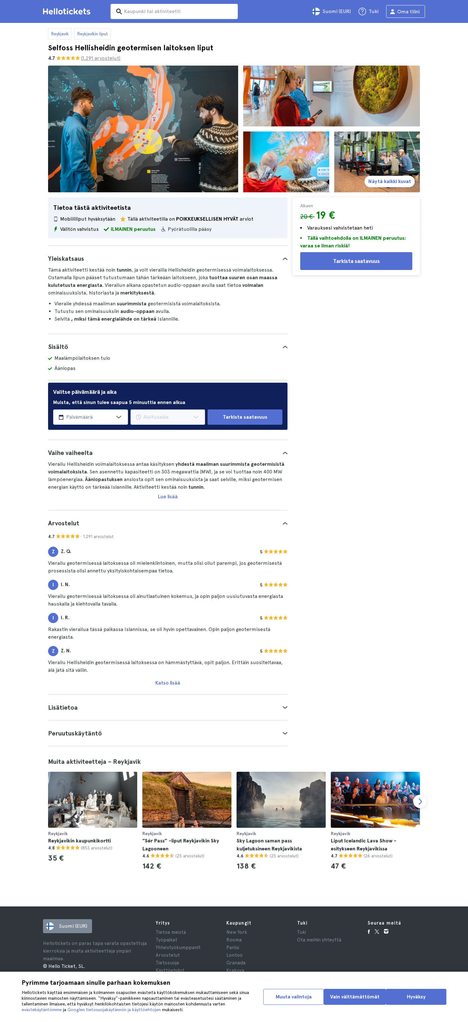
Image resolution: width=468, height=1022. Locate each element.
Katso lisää (167, 683)
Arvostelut (168, 955)
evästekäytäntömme (42, 1009)
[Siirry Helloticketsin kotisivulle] (68, 11)
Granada (235, 963)
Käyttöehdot (170, 970)
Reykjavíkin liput (92, 33)
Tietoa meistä (171, 932)
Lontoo (234, 955)
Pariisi (232, 947)
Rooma (234, 940)
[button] (167, 258)
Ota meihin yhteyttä (319, 940)
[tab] (167, 258)
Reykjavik (60, 33)
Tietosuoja (167, 963)
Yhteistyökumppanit (178, 947)
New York (236, 932)
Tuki (301, 932)
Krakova (235, 970)
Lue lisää (168, 496)
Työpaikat (166, 940)
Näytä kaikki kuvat (389, 181)
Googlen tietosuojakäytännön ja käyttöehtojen (114, 1009)
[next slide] (420, 801)
